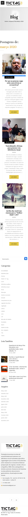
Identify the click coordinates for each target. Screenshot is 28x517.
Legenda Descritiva (5, 303)
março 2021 (4, 396)
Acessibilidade (4, 270)
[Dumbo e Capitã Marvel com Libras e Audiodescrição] (4, 359)
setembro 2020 (5, 401)
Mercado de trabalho (6, 319)
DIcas (2, 289)
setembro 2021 (5, 393)
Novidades (3, 322)
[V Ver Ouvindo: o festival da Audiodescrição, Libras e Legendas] (4, 369)
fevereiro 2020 (4, 415)
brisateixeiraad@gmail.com (9, 485)
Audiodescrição (5, 273)
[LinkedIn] (16, 500)
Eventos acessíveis (5, 295)
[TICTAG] (14, 3)
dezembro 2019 (5, 420)
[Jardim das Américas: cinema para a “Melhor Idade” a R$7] (14, 195)
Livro (2, 314)
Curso (2, 281)
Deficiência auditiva (5, 284)
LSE (2, 316)
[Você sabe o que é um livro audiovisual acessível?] (4, 378)
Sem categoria (4, 330)
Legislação (3, 306)
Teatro (2, 335)
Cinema (3, 276)
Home (6, 21)
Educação (3, 292)
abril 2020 (3, 409)
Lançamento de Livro (6, 300)
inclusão (3, 297)
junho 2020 (4, 407)
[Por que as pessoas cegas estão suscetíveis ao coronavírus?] (14, 65)
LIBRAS (3, 311)
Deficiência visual (5, 287)
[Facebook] (12, 500)
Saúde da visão (4, 327)
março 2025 (4, 391)
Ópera (2, 324)
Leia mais (14, 112)
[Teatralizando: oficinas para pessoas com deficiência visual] (14, 130)
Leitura (2, 308)
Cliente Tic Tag (4, 279)
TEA (2, 333)
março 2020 (4, 412)
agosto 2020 (4, 404)
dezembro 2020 (5, 399)
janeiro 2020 (4, 418)
